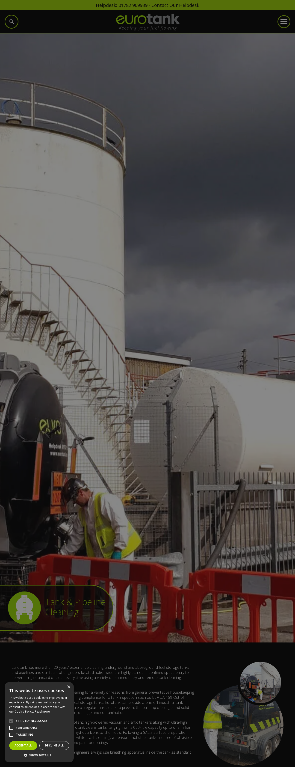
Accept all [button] (23, 745)
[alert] (147, 383)
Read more (42, 711)
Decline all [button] (54, 745)
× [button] (68, 687)
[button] (39, 755)
